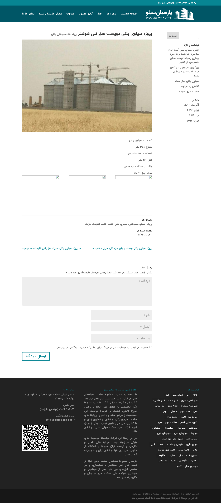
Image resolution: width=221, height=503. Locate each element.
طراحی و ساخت (175, 444)
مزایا (181, 455)
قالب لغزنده (99, 224)
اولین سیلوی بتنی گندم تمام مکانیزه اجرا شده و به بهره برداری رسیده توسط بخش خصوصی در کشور (183, 56)
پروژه (149, 224)
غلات (161, 444)
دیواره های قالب (189, 417)
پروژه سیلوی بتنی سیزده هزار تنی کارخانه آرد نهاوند (51, 248)
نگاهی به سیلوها (190, 86)
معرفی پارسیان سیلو (50, 14)
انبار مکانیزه (159, 400)
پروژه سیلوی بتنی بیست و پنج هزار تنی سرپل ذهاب (122, 248)
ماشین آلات (192, 455)
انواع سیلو (172, 406)
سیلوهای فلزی (164, 433)
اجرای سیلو (177, 395)
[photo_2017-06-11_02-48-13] (87, 188)
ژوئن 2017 (193, 110)
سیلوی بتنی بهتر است (187, 81)
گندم (179, 466)
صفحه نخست (129, 14)
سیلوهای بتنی (58, 34)
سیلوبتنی (133, 224)
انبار (167, 395)
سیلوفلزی (156, 428)
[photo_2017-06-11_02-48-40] (40, 188)
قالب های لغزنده (166, 450)
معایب (172, 455)
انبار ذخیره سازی (189, 400)
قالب (110, 224)
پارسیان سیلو (191, 466)
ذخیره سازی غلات (189, 92)
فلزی (153, 444)
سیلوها (194, 433)
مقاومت (161, 455)
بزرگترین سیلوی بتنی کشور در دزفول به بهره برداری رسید (184, 71)
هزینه (173, 460)
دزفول (174, 411)
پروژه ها (111, 14)
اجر (187, 395)
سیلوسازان (168, 428)
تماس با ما (28, 14)
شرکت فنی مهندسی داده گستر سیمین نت (155, 498)
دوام (165, 411)
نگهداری (183, 460)
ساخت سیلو (171, 422)
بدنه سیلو (185, 411)
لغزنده (87, 224)
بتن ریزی (159, 406)
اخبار (99, 14)
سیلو (142, 224)
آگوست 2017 (191, 105)
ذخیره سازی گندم (189, 422)
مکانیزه (194, 460)
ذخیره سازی (171, 417)
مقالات (70, 14)
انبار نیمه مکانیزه (189, 406)
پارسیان (163, 460)
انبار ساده (173, 400)
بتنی (195, 411)
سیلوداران (181, 428)
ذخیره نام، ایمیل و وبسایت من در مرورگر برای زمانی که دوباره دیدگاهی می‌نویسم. (102, 348)
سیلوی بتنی (120, 224)
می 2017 (194, 116)
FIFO (195, 395)
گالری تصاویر (85, 14)
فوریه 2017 (193, 121)
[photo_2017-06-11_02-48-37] (133, 188)
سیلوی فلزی (192, 444)
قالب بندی (184, 450)
